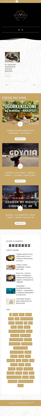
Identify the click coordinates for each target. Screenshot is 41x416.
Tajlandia (18, 373)
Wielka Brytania (12, 381)
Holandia (29, 331)
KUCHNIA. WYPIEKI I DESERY (17, 352)
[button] (10, 29)
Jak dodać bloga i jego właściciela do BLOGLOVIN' (24, 301)
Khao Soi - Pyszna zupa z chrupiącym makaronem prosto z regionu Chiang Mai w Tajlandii (24, 277)
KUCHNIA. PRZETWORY (14, 343)
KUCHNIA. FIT (28, 339)
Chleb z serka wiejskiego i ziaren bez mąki (23, 267)
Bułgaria (11, 322)
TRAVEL (25, 373)
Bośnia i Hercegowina (26, 318)
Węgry (31, 377)
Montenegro (11, 360)
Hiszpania (27, 327)
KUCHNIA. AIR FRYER (25, 335)
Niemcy (18, 360)
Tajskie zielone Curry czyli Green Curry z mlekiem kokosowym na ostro (24, 257)
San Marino (11, 368)
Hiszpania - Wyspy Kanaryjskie (17, 331)
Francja (14, 327)
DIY (25, 322)
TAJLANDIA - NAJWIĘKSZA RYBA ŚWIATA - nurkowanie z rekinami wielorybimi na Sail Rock (25, 290)
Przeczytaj (20, 138)
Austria (11, 318)
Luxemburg (27, 352)
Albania (15, 314)
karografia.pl (25, 403)
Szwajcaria (10, 373)
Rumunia (28, 364)
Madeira (21, 356)
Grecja (20, 327)
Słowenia (19, 368)
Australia (28, 314)
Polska (31, 360)
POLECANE (25, 360)
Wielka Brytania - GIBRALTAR (25, 381)
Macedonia (13, 356)
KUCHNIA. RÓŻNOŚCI (26, 343)
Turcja (31, 373)
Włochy (21, 385)
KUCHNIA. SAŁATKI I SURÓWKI (20, 347)
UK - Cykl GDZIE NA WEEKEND (14, 377)
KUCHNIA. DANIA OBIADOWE (16, 339)
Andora (21, 314)
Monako (28, 356)
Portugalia (13, 364)
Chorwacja (19, 322)
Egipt (30, 322)
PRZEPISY (21, 364)
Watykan (25, 377)
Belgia (17, 318)
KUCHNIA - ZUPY (14, 335)
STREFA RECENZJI (28, 368)
